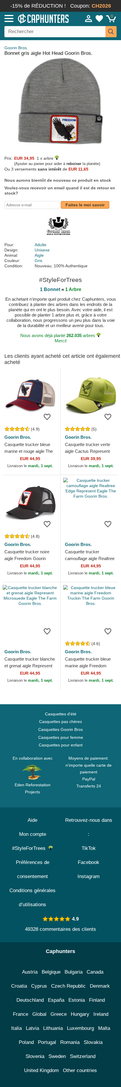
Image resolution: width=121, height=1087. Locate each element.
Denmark (100, 986)
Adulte (40, 244)
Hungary (80, 1014)
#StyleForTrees (30, 848)
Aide (32, 820)
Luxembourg (80, 1028)
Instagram (89, 876)
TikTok (89, 848)
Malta (104, 1028)
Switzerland (82, 1056)
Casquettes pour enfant (61, 745)
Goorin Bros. (16, 47)
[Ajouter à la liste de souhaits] (47, 417)
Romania (70, 1042)
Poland (26, 1042)
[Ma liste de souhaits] (99, 18)
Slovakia (93, 1042)
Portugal (47, 1042)
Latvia (32, 1028)
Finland (97, 1000)
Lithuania (53, 1028)
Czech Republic (68, 986)
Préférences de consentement (32, 869)
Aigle (39, 255)
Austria (30, 972)
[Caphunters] (35, 18)
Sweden (57, 1056)
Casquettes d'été (60, 714)
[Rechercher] (111, 31)
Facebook (88, 862)
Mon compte (32, 834)
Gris (38, 260)
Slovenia (35, 1056)
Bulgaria (74, 972)
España (56, 1000)
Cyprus (39, 986)
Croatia (19, 986)
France (20, 1014)
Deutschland (30, 1000)
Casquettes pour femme (60, 737)
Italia (16, 1028)
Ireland (100, 1014)
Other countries (80, 1070)
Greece (59, 1014)
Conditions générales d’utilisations (32, 897)
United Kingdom (41, 1070)
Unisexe (42, 250)
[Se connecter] (88, 18)
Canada (95, 972)
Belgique (51, 972)
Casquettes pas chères (60, 721)
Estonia (76, 1000)
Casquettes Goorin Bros (60, 729)
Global (39, 1014)
